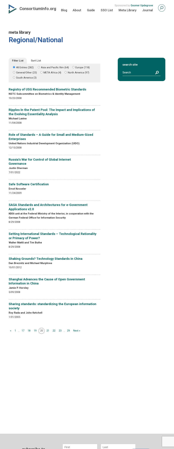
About (77, 10)
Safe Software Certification (29, 184)
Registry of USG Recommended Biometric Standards (47, 89)
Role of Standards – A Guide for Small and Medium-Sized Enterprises (51, 137)
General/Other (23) (26, 72)
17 (23, 330)
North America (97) (78, 72)
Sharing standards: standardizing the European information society (52, 306)
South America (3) (26, 77)
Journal (147, 10)
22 (54, 330)
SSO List (107, 10)
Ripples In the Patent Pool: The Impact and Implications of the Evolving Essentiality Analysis (52, 112)
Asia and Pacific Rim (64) (55, 67)
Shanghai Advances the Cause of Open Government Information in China (47, 281)
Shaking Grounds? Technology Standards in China (45, 259)
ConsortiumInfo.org (38, 8)
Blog (64, 10)
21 (48, 330)
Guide (91, 10)
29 (68, 330)
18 (29, 330)
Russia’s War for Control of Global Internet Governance (40, 162)
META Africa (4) (52, 72)
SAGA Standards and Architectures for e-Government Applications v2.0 (48, 207)
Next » (76, 330)
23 (60, 330)
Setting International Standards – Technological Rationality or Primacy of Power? (52, 236)
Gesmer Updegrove (142, 5)
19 (35, 330)
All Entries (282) (25, 67)
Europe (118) (82, 67)
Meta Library (127, 10)
